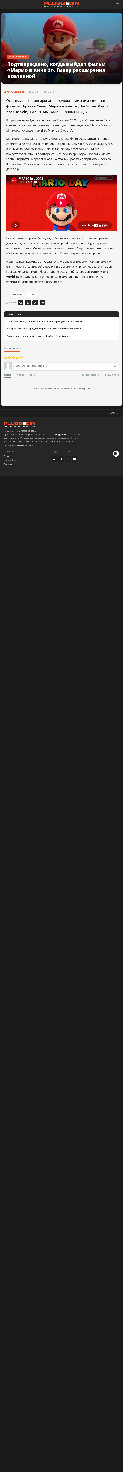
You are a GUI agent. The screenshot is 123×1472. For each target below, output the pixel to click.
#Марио (31, 294)
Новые (7, 374)
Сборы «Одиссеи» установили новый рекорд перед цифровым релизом (44, 321)
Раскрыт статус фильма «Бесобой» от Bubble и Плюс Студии (38, 335)
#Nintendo (17, 294)
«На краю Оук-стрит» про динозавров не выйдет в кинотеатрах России (44, 328)
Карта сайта (10, 460)
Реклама (8, 464)
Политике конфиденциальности (55, 441)
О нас (6, 456)
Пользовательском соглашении (19, 445)
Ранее (32, 374)
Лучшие (20, 374)
